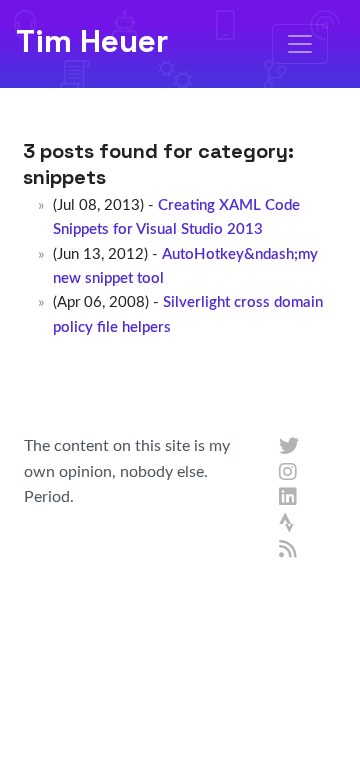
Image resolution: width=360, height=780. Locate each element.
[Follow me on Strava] (289, 524)
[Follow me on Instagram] (289, 473)
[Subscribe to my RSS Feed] (289, 550)
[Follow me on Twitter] (289, 447)
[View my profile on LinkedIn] (289, 498)
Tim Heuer (92, 41)
